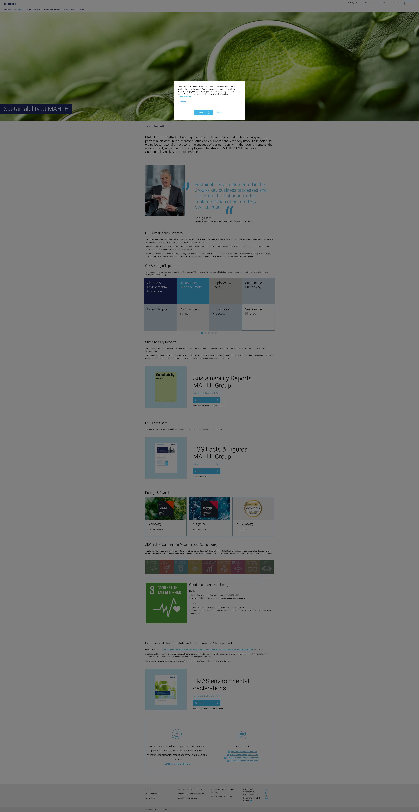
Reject (219, 112)
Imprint (183, 102)
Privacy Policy (185, 96)
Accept (200, 112)
